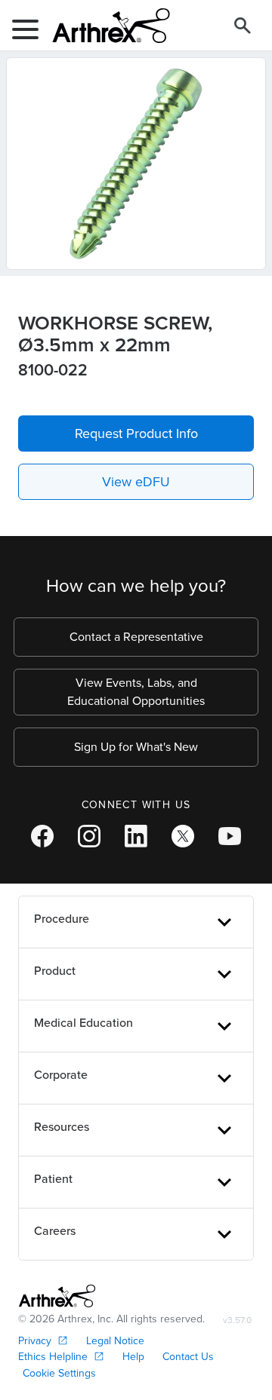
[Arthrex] (105, 25)
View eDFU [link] (136, 482)
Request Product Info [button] (136, 433)
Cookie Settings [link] (59, 1373)
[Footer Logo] (57, 1296)
